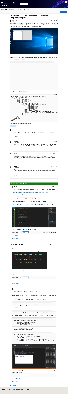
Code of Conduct (48, 392)
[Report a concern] (20, 136)
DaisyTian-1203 (16, 141)
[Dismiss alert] (66, 2)
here (26, 158)
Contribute (20, 392)
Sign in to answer (13, 385)
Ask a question (63, 12)
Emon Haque (14, 20)
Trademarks (55, 392)
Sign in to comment (13, 179)
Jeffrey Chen (16, 186)
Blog (15, 392)
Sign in (65, 9)
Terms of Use (41, 392)
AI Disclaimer (3, 392)
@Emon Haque (16, 144)
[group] (34, 76)
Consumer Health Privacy (32, 392)
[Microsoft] (2, 9)
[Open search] (63, 9)
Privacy (25, 392)
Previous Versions (10, 392)
